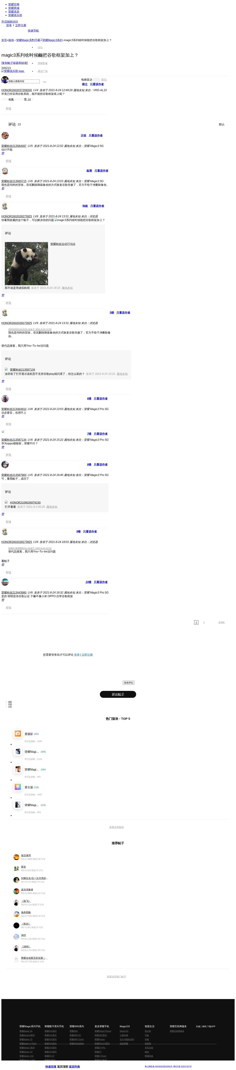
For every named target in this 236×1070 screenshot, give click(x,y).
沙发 (83, 135)
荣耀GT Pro (100, 1048)
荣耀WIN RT (75, 1035)
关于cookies (97, 1064)
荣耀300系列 (50, 1043)
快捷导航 (33, 30)
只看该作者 (96, 135)
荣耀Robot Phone (103, 1031)
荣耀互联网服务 (177, 1031)
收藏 (11, 99)
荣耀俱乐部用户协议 (54, 1064)
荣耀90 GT (49, 1056)
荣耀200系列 (50, 1048)
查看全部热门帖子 (116, 976)
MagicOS (124, 1031)
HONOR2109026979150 (25, 502)
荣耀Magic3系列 (53, 40)
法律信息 (106, 1064)
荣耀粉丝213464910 (13, 409)
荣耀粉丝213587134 (22, 369)
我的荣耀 (124, 1043)
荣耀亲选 (13, 11)
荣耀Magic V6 (26, 1031)
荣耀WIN (74, 1031)
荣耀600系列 (50, 1031)
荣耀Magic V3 (26, 1052)
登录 (9, 25)
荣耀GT (98, 1052)
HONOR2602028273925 (16, 216)
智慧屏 (148, 1043)
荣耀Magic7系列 (27, 1048)
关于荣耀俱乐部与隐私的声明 (77, 1064)
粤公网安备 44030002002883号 (158, 1066)
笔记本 (148, 1031)
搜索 (4, 81)
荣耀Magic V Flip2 (28, 1043)
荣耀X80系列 (101, 1035)
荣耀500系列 (50, 1035)
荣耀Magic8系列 (27, 1035)
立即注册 (20, 25)
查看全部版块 (116, 827)
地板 (85, 205)
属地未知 (67, 287)
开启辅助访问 (9, 21)
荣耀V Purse (100, 1056)
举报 (8, 108)
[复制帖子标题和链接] (14, 62)
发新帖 (221, 622)
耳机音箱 (149, 1048)
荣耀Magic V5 (26, 1039)
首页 (40, 39)
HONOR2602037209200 (16, 90)
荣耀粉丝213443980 (13, 592)
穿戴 (147, 1039)
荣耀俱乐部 (15, 15)
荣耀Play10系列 (102, 1043)
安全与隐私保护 (127, 1039)
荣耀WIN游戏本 (77, 1043)
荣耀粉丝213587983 (13, 475)
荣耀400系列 (50, 1039)
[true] (44, 82)
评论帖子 (118, 694)
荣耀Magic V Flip (27, 1060)
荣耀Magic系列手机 (28, 40)
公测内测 (124, 1035)
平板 (147, 1035)
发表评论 (128, 682)
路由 (147, 1052)
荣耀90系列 (50, 1060)
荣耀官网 (13, 4)
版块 (11, 40)
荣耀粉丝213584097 (13, 145)
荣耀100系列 (50, 1052)
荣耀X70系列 (101, 1060)
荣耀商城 (13, 8)
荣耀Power (100, 1039)
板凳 (89, 170)
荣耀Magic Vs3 (27, 1056)
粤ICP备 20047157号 (182, 1066)
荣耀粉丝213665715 (13, 181)
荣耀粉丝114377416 (62, 244)
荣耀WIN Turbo (77, 1039)
